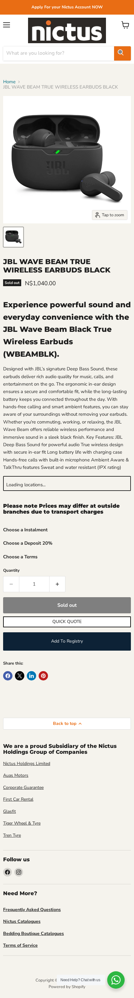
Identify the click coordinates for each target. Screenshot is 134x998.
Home (9, 82)
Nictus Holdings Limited (26, 764)
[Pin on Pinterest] (43, 675)
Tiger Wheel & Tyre (22, 823)
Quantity (11, 570)
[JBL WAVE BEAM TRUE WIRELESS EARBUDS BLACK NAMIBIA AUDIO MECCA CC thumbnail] (13, 237)
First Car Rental (18, 799)
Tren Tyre (12, 835)
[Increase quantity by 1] (57, 584)
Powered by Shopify (67, 987)
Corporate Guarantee (23, 787)
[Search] (122, 53)
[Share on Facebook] (7, 675)
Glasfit (9, 811)
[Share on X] (19, 675)
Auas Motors (15, 775)
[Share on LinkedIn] (31, 675)
